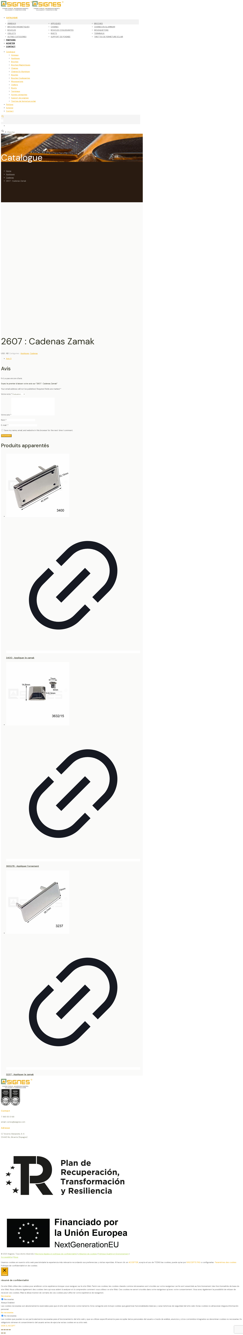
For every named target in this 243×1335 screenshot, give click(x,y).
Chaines (14, 68)
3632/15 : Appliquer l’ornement (22, 866)
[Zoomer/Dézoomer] (2, 1329)
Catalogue (10, 52)
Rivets (14, 88)
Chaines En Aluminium (20, 71)
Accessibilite (6, 1257)
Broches (14, 61)
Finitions (9, 104)
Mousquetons (17, 81)
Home (8, 171)
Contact (10, 111)
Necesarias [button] (6, 1296)
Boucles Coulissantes (20, 78)
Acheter (9, 108)
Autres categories (19, 94)
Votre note (6, 394)
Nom (3, 420)
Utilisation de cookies (87, 1254)
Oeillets (14, 85)
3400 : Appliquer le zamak (20, 657)
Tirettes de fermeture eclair (23, 101)
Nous (16, 1257)
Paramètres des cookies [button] (225, 1262)
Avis (9, 358)
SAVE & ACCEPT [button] (8, 1325)
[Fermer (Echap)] (10, 1329)
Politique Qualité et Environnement (113, 1254)
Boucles (14, 75)
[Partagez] (7, 1329)
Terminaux (15, 91)
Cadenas (10, 177)
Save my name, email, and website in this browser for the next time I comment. (38, 430)
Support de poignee (20, 98)
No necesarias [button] (7, 1312)
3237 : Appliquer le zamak (20, 1074)
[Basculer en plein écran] (5, 1329)
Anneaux (14, 55)
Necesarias (9, 1299)
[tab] (73, 358)
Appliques (15, 58)
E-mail (4, 425)
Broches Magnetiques (20, 65)
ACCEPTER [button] (133, 1262)
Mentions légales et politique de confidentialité (56, 1254)
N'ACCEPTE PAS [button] (193, 1262)
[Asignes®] (45, 9)
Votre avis (6, 415)
